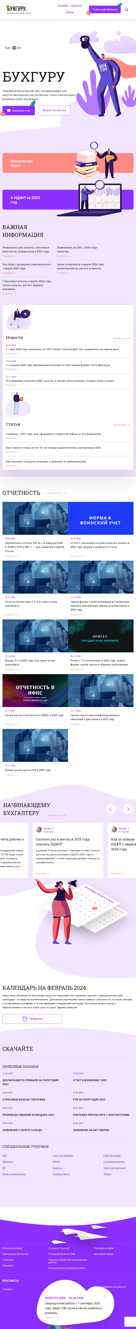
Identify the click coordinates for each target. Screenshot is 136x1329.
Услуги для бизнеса (104, 9)
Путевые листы (61, 1174)
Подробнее (50, 1317)
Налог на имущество (14, 1174)
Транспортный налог (115, 1168)
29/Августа (36, 1018)
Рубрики (62, 6)
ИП (3, 1168)
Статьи (69, 12)
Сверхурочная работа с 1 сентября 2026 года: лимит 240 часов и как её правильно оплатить (73, 1308)
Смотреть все (120, 338)
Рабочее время (112, 1155)
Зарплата (7, 1161)
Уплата (107, 1174)
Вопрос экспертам (54, 110)
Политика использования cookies (66, 1268)
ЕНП (4, 1155)
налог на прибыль (63, 1155)
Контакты (7, 1265)
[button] (111, 809)
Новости (76, 6)
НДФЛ (56, 1161)
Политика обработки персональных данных (67, 1261)
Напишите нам (21, 110)
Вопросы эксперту (12, 1248)
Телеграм (7, 1259)
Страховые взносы (114, 1161)
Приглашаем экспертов (15, 1254)
